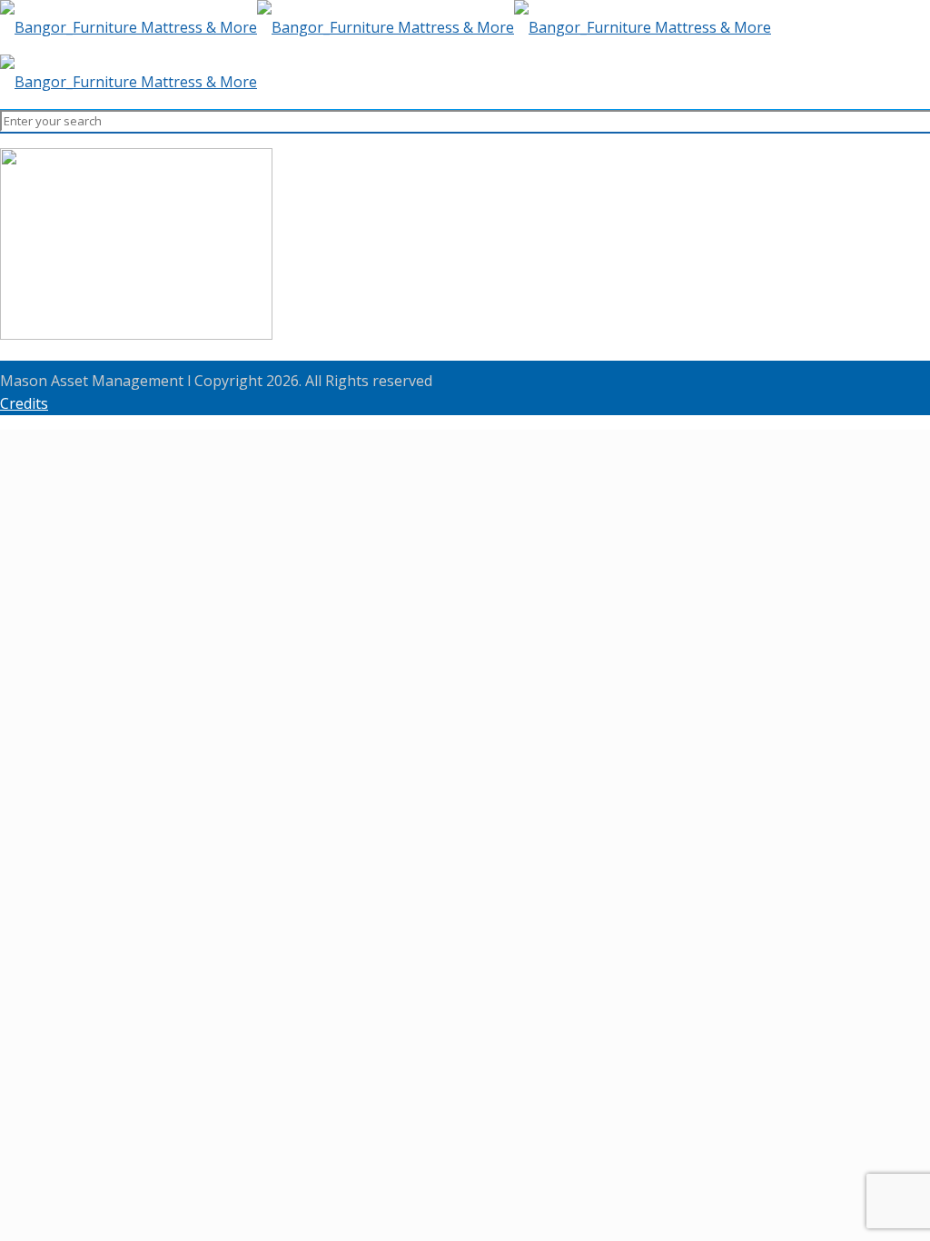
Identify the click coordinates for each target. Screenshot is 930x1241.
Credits (24, 403)
